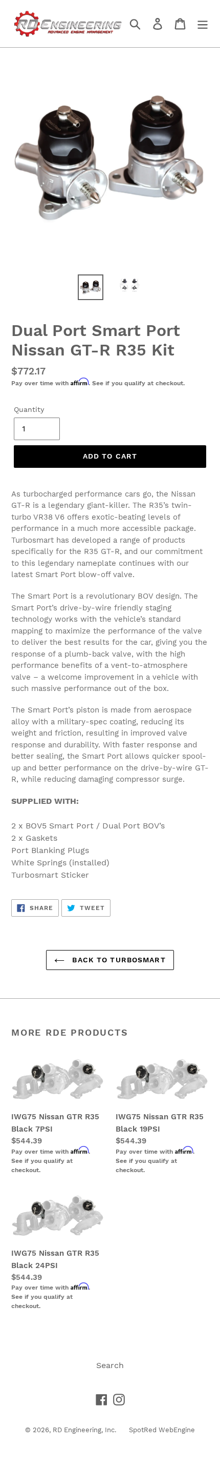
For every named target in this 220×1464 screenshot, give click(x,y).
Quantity (29, 409)
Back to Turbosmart (117, 960)
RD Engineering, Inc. (84, 1430)
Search (110, 1365)
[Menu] (202, 23)
